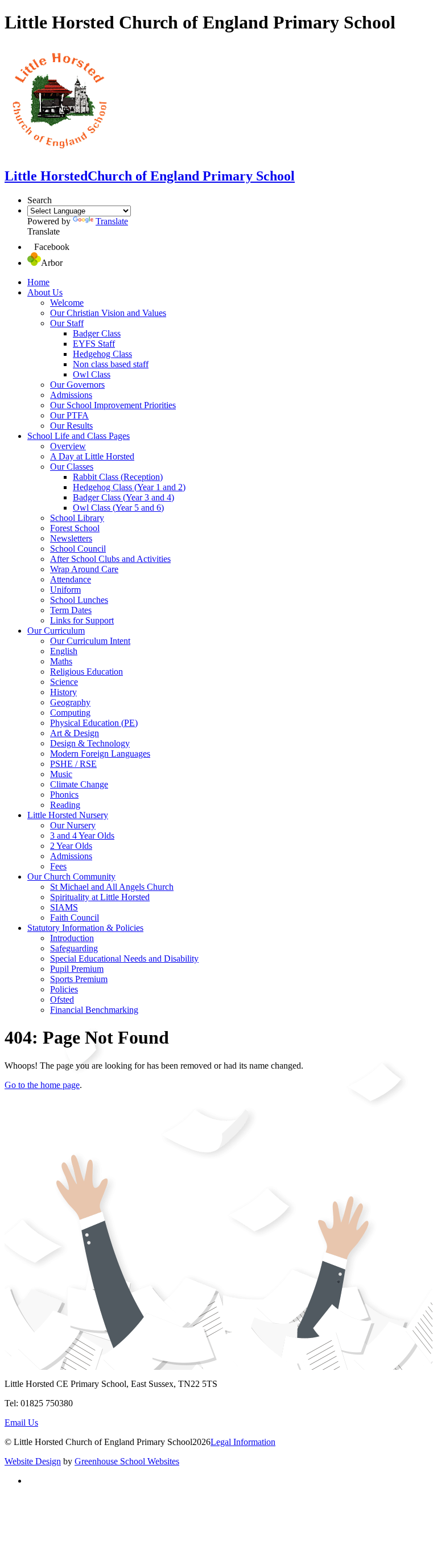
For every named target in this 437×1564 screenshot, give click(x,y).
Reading (65, 805)
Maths (61, 661)
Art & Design (74, 733)
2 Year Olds (71, 846)
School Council (78, 548)
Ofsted (62, 999)
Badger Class (97, 333)
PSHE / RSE (73, 764)
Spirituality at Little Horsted (100, 897)
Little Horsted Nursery (67, 815)
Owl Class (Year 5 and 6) (118, 507)
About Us (45, 292)
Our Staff (67, 323)
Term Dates (71, 610)
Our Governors (77, 384)
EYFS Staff (94, 343)
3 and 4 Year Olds (82, 835)
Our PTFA (69, 415)
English (63, 651)
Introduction (72, 938)
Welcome (67, 302)
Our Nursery (73, 825)
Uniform (65, 589)
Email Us (21, 1422)
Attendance (70, 579)
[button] (30, 247)
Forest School (75, 528)
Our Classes (71, 466)
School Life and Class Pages (78, 436)
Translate (112, 221)
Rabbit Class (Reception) (118, 477)
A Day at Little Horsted (92, 456)
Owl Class (91, 374)
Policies (64, 989)
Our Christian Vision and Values (108, 313)
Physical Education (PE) (94, 723)
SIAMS (64, 907)
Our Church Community (71, 876)
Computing (70, 712)
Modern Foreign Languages (100, 753)
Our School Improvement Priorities (113, 405)
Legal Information (243, 1442)
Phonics (64, 794)
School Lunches (79, 600)
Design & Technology (90, 743)
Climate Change (79, 784)
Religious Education (86, 671)
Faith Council (74, 917)
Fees (58, 866)
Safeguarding (74, 948)
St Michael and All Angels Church (112, 887)
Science (64, 682)
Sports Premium (79, 979)
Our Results (71, 425)
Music (61, 774)
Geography (70, 702)
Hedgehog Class (102, 354)
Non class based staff (111, 364)
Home (38, 282)
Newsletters (71, 538)
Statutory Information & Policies (85, 928)
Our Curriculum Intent (90, 641)
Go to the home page (42, 1085)
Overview (68, 446)
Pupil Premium (77, 969)
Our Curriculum (56, 630)
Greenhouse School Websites (127, 1461)
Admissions (71, 395)
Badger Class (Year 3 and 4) (123, 497)
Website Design (33, 1461)
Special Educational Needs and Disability (124, 958)
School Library (77, 518)
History (63, 692)
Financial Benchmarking (94, 1010)
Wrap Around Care (84, 569)
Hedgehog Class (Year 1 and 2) (129, 487)
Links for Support (82, 620)
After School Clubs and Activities (110, 559)
